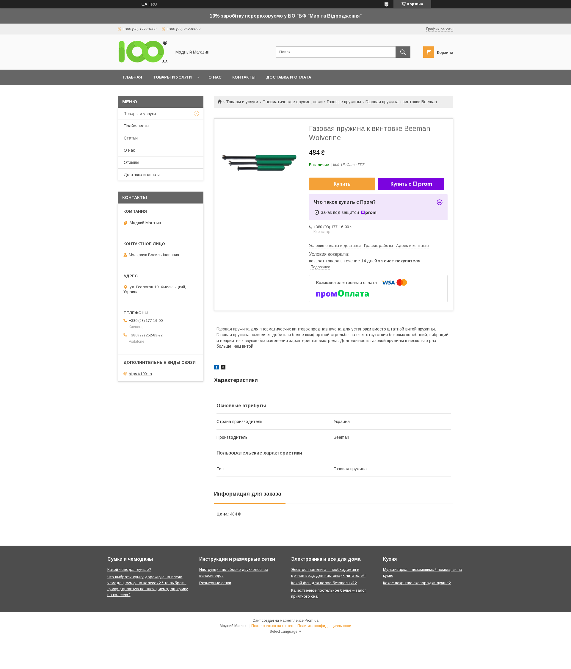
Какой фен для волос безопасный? (324, 583)
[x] (223, 368)
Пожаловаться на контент (273, 626)
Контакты (243, 77)
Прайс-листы (136, 125)
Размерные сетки (215, 583)
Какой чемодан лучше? (129, 569)
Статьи (131, 138)
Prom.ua (312, 620)
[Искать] (403, 52)
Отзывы (131, 162)
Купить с (400, 184)
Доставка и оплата (288, 77)
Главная (132, 77)
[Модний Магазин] (143, 61)
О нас (215, 77)
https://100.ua (140, 373)
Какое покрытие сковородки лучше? (417, 583)
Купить (342, 184)
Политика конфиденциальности (324, 626)
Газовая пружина (233, 329)
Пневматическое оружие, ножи (293, 101)
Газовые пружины (344, 101)
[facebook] (216, 368)
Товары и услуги (172, 77)
